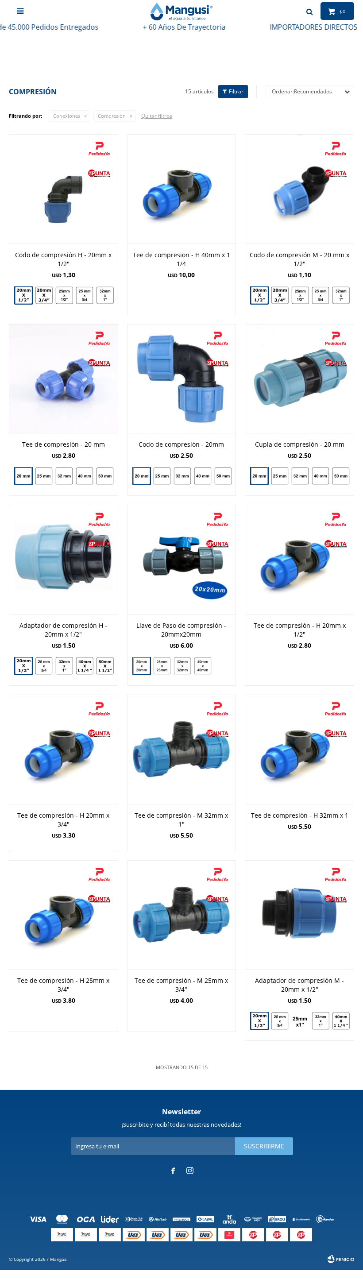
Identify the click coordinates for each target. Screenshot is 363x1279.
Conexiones (66, 115)
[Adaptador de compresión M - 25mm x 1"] (300, 1021)
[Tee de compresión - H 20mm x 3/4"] (63, 749)
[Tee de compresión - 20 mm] (63, 378)
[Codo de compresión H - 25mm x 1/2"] (64, 295)
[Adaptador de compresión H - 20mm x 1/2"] (63, 559)
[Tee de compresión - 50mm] (105, 476)
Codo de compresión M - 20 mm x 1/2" (299, 259)
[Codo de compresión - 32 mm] (182, 476)
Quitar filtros (156, 116)
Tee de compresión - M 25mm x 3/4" (181, 984)
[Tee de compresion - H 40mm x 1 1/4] (181, 188)
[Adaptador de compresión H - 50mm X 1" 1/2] (105, 666)
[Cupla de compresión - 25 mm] (280, 476)
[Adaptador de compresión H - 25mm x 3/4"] (44, 666)
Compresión (112, 115)
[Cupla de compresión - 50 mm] (341, 476)
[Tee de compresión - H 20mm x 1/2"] (299, 559)
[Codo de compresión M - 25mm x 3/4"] (320, 295)
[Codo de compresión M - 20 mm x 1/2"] (299, 188)
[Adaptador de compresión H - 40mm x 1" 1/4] (84, 666)
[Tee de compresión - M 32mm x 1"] (181, 749)
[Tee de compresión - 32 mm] (64, 476)
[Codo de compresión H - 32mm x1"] (105, 295)
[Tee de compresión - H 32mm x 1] (299, 749)
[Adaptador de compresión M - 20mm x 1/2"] (299, 915)
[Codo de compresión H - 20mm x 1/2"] (63, 188)
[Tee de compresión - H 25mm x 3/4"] (63, 915)
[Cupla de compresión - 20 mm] (299, 378)
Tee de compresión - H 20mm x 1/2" (300, 629)
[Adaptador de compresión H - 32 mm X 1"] (64, 666)
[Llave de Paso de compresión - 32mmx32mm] (182, 666)
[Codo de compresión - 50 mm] (223, 476)
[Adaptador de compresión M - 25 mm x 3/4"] (280, 1021)
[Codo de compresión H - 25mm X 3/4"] (84, 295)
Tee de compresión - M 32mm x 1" (181, 819)
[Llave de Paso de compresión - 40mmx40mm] (203, 667)
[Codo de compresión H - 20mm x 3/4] (44, 295)
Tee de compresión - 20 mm (63, 444)
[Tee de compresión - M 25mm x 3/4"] (181, 915)
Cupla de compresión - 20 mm (299, 444)
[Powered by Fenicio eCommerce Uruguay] (341, 1259)
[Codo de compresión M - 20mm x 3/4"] (280, 295)
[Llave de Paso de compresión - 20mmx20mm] (181, 559)
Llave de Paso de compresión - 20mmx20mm (181, 629)
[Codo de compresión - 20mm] (181, 378)
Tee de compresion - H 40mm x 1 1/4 (181, 259)
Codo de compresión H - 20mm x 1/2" (63, 259)
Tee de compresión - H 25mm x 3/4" (63, 984)
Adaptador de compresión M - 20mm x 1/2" (299, 984)
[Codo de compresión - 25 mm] (162, 476)
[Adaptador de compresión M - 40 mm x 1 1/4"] (341, 1021)
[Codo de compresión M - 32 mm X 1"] (341, 295)
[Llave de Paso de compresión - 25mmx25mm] (162, 666)
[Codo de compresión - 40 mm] (203, 476)
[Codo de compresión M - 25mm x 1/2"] (300, 295)
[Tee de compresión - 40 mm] (84, 476)
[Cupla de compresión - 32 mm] (300, 476)
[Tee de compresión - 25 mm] (44, 476)
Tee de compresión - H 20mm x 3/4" (63, 819)
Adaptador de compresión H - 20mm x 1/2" (63, 629)
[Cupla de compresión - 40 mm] (320, 476)
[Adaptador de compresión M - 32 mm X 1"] (320, 1021)
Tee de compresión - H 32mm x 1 (299, 815)
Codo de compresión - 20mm (181, 444)
